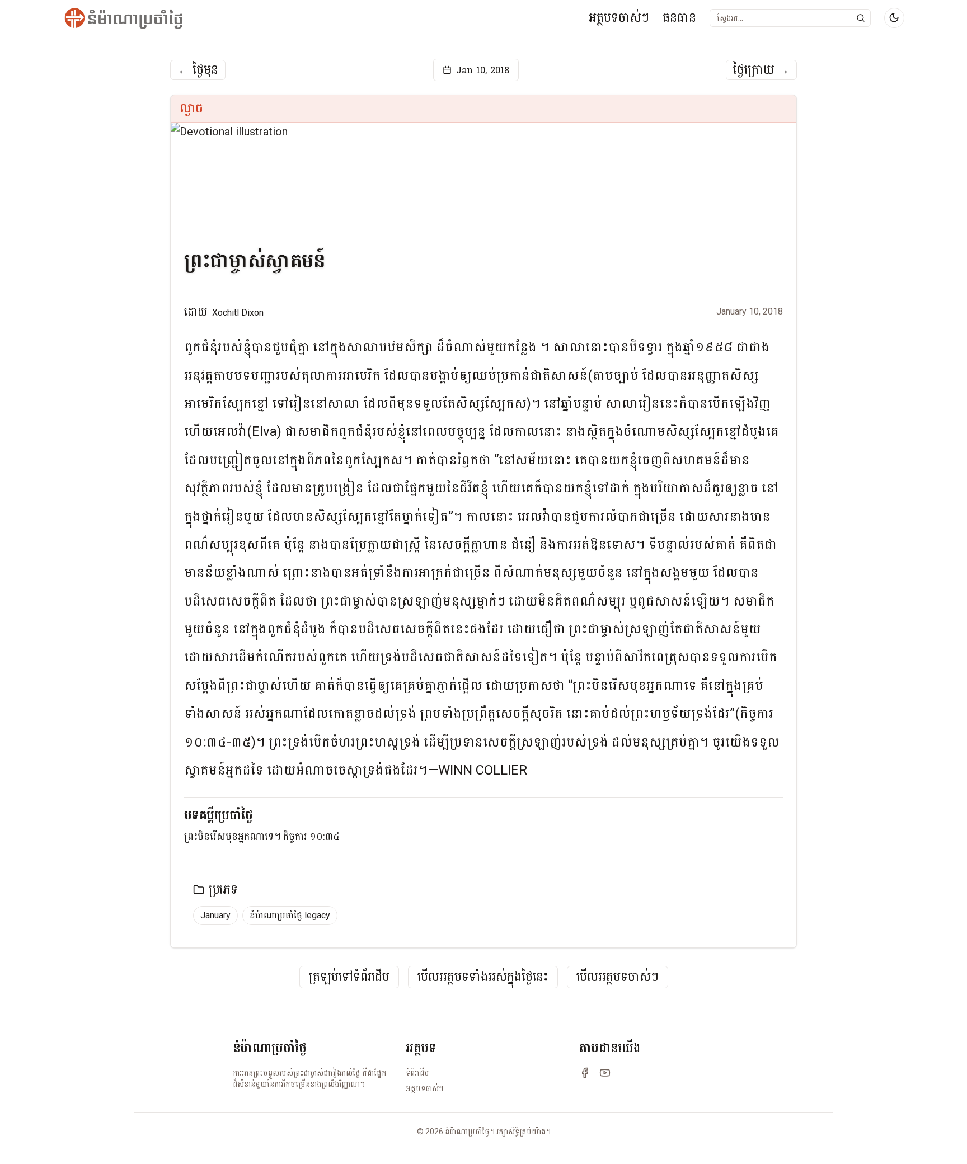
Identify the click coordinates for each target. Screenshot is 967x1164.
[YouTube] (605, 1072)
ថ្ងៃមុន (197, 70)
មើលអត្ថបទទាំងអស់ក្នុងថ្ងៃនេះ (482, 977)
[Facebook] (584, 1072)
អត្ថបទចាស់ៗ (619, 17)
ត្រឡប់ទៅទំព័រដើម (349, 977)
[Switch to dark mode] (894, 18)
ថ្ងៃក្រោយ (761, 70)
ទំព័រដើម (417, 1072)
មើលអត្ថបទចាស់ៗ (617, 977)
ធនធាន (679, 17)
